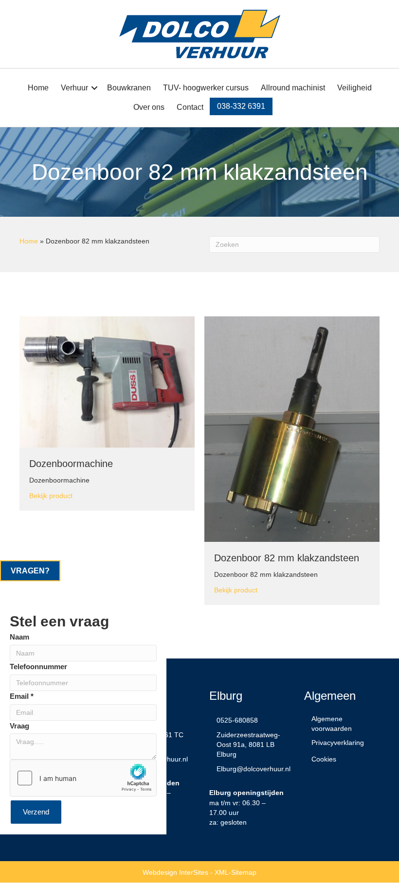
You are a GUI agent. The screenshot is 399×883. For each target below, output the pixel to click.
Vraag (19, 726)
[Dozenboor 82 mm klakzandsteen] (292, 429)
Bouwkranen (129, 88)
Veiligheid (354, 88)
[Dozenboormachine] (107, 381)
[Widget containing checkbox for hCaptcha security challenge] (83, 778)
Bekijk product (51, 495)
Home (38, 88)
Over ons (148, 107)
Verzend (36, 812)
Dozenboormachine (71, 463)
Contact (190, 107)
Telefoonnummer (38, 666)
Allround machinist (293, 88)
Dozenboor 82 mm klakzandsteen (286, 558)
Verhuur (74, 88)
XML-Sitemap (235, 872)
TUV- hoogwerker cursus (206, 88)
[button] (94, 88)
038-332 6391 (241, 106)
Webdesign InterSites (175, 872)
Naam (19, 637)
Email (22, 696)
